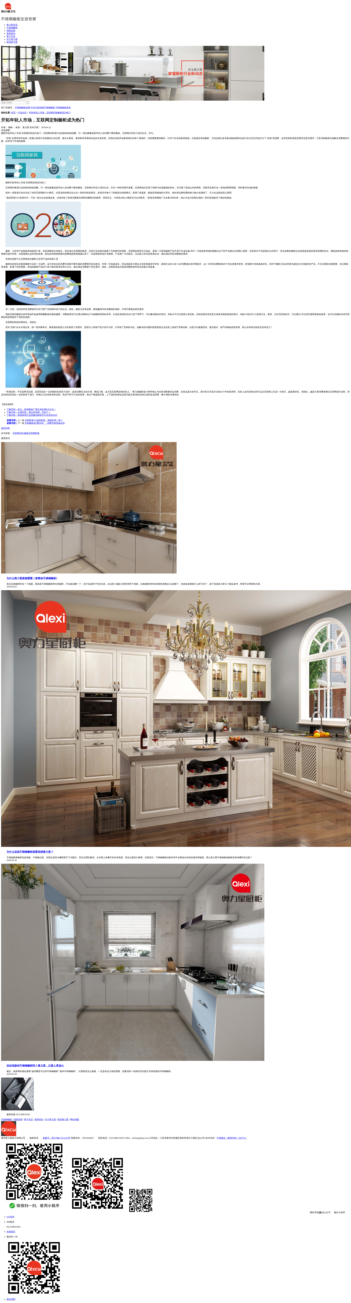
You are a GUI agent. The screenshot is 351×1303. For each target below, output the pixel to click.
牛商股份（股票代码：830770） (232, 1138)
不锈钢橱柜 (12, 28)
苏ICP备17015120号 (61, 1138)
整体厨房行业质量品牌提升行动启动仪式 (32, 415)
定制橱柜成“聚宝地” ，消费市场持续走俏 (45, 423)
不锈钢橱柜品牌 (22, 107)
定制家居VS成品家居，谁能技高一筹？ (44, 420)
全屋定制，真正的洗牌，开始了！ (29, 412)
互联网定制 (18, 433)
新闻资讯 (11, 33)
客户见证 (11, 36)
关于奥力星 (12, 39)
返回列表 (5, 428)
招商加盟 (11, 30)
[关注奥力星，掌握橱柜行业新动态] (132, 100)
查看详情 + (12, 420)
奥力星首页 (12, 25)
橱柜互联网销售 (31, 433)
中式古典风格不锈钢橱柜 (43, 107)
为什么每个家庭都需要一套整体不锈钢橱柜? (32, 578)
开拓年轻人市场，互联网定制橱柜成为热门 (50, 112)
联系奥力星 (12, 42)
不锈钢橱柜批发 (63, 107)
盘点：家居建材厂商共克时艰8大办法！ (31, 409)
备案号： (47, 1138)
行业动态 (22, 112)
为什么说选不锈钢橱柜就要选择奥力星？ (30, 851)
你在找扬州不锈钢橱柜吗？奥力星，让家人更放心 (35, 1065)
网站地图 (74, 1119)
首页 (13, 112)
